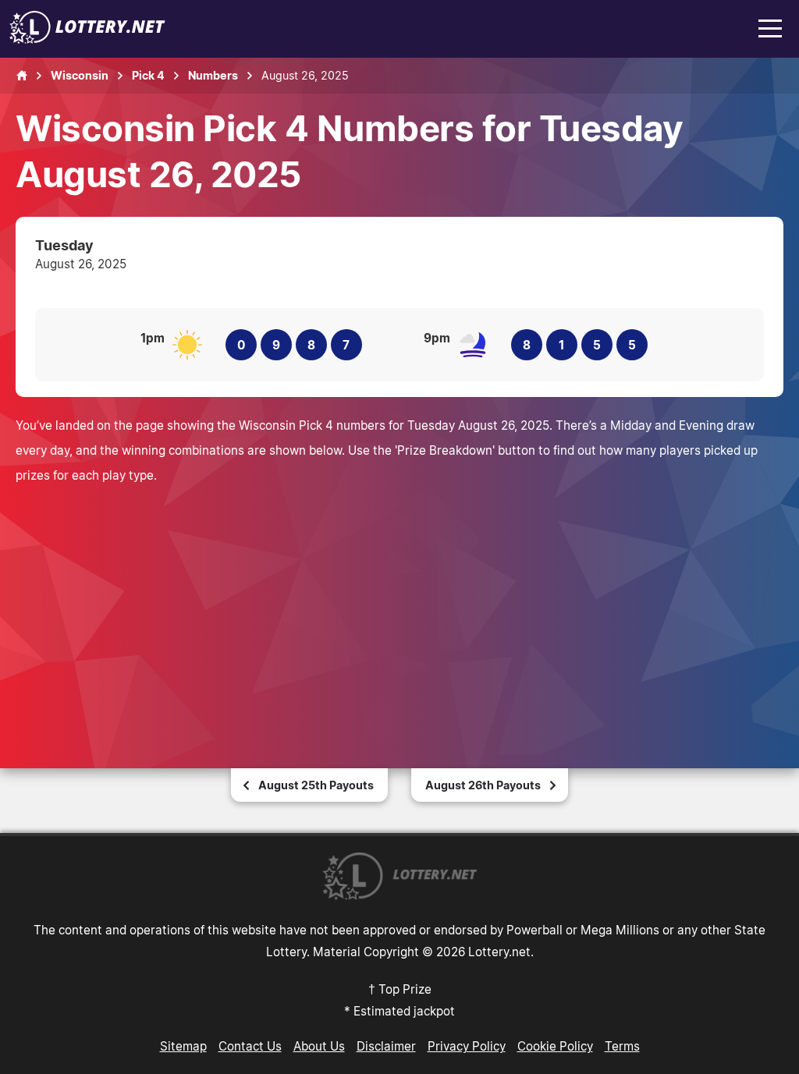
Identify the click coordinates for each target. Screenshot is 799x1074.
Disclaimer (386, 1046)
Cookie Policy (555, 1046)
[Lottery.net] (87, 39)
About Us (319, 1046)
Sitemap (183, 1046)
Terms (622, 1046)
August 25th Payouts (316, 785)
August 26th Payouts (483, 785)
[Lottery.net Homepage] (21, 75)
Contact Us (250, 1046)
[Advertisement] (399, 604)
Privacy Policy (467, 1046)
